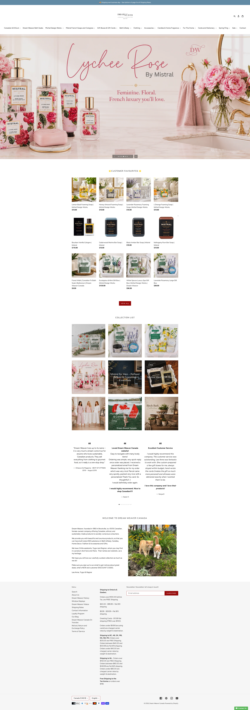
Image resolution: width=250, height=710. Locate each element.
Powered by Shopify (171, 703)
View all (125, 303)
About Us (75, 595)
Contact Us (242, 708)
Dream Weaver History (80, 598)
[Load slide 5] (125, 156)
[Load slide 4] (123, 156)
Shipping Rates (78, 607)
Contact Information (80, 610)
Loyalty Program (78, 614)
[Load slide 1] (118, 156)
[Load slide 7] (131, 504)
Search (74, 592)
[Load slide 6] (127, 156)
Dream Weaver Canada (156, 703)
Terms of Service (78, 631)
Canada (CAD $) (80, 698)
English (94, 698)
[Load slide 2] (120, 156)
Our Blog (75, 617)
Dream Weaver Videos (80, 604)
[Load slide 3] (122, 156)
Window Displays (78, 601)
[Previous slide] (114, 156)
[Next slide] (131, 156)
